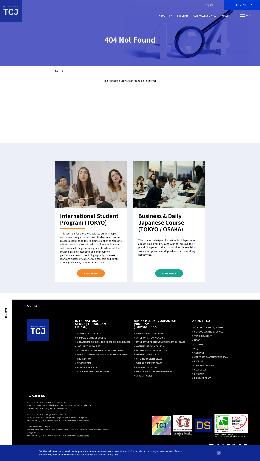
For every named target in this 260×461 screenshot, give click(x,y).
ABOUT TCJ (165, 15)
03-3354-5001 (62, 408)
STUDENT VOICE (144, 375)
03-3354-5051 (83, 420)
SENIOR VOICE (84, 362)
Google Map (85, 405)
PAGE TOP (6, 313)
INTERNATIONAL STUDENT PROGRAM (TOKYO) (90, 324)
